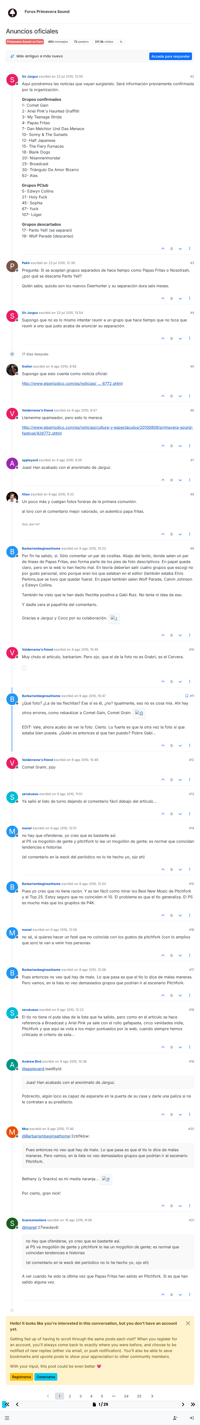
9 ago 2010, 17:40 (60, 1129)
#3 (192, 263)
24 (126, 1396)
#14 (191, 828)
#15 (191, 884)
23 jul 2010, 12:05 (70, 76)
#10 (191, 649)
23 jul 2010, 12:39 (62, 263)
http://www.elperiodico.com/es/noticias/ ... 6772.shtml (72, 383)
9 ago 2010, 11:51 (69, 794)
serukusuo (30, 794)
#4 (192, 313)
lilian (26, 494)
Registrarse (21, 1377)
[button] (7, 1418)
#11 (192, 696)
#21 (191, 1220)
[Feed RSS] (121, 41)
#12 (191, 760)
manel (27, 828)
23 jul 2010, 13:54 (70, 313)
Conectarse (46, 1377)
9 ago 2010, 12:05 (63, 930)
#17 (191, 970)
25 (139, 1396)
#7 (192, 460)
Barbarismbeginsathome (41, 548)
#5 (192, 366)
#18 (191, 1010)
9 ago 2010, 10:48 (85, 760)
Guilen (27, 366)
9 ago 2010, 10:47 (92, 696)
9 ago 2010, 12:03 (92, 884)
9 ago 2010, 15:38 (73, 1061)
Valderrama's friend (37, 410)
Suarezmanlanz (34, 1220)
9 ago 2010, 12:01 (63, 828)
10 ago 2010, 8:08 (78, 1220)
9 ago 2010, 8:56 (63, 366)
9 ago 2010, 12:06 (92, 970)
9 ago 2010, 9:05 (69, 460)
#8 (192, 494)
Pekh (26, 263)
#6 (192, 410)
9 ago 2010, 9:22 (61, 494)
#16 (191, 930)
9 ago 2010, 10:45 (85, 649)
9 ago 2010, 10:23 (92, 548)
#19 (191, 1061)
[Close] (188, 1323)
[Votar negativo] (180, 248)
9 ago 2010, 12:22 (70, 1010)
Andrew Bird (31, 1061)
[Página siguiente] (152, 1396)
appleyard (30, 460)
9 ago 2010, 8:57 (84, 410)
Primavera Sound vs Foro (25, 41)
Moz (25, 1129)
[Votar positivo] (163, 248)
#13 (191, 794)
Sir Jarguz (30, 76)
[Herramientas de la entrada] (190, 248)
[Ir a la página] (114, 1396)
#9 (192, 548)
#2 (192, 76)
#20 (191, 1129)
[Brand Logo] (14, 12)
